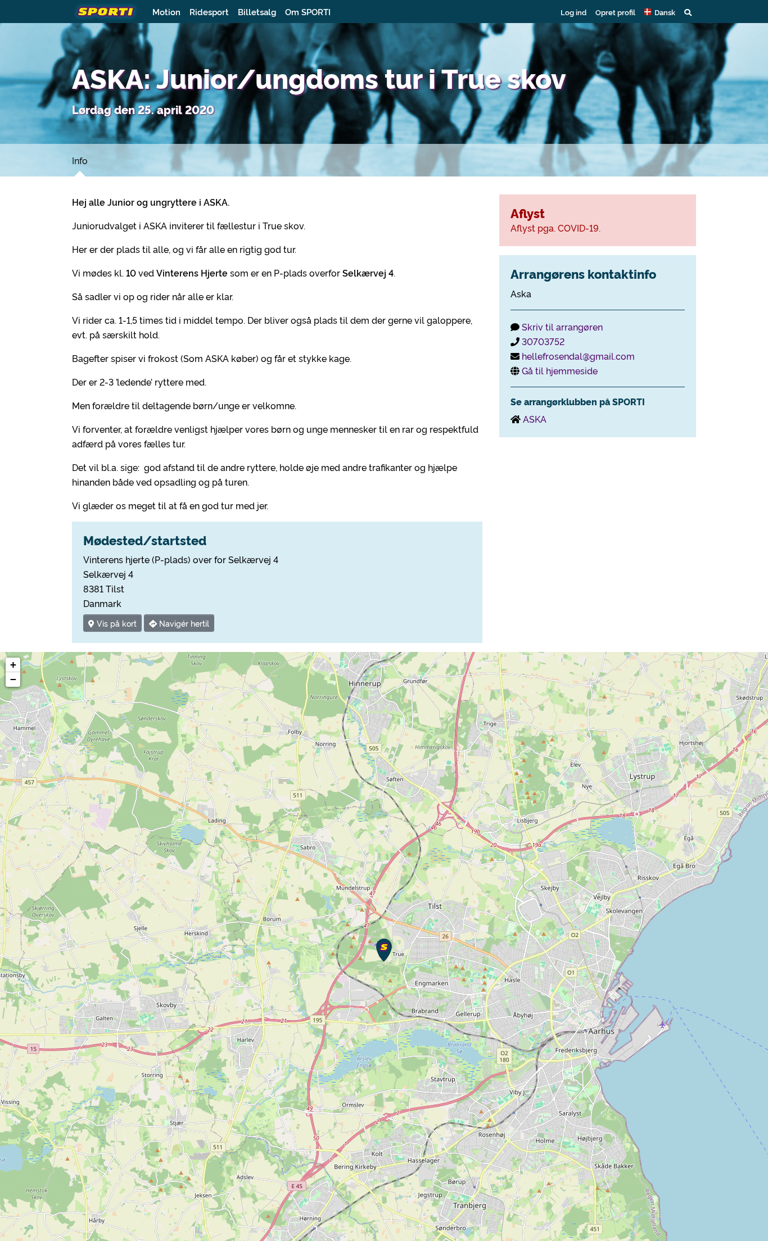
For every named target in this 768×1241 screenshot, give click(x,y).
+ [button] (13, 665)
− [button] (13, 679)
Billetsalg (257, 11)
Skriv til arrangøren (562, 326)
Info (80, 160)
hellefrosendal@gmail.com (578, 356)
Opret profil (615, 12)
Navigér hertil (183, 623)
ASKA (534, 419)
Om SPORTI (308, 11)
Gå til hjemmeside (560, 370)
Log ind (573, 12)
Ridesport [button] (209, 11)
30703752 (543, 341)
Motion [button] (166, 11)
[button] (660, 11)
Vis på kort (115, 623)
